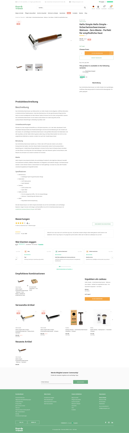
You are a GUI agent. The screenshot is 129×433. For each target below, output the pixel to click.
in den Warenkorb (97, 53)
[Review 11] (69, 266)
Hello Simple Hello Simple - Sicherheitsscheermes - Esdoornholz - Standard (25, 331)
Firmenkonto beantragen (21, 416)
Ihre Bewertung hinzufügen (103, 224)
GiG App (17, 413)
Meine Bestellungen (48, 399)
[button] (19, 67)
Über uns (17, 407)
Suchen (85, 7)
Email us (33, 422)
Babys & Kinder (19, 13)
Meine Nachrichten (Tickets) (50, 401)
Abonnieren (80, 382)
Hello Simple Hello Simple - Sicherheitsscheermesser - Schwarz (49, 330)
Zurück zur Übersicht (20, 17)
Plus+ (71, 429)
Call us (21, 422)
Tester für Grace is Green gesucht (22, 409)
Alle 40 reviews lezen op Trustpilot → (64, 269)
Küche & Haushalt (41, 13)
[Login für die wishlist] (112, 53)
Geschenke (62, 13)
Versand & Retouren (19, 397)
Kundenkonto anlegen (49, 397)
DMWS (67, 429)
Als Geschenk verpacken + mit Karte (33, 288)
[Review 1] (58, 266)
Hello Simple (82, 21)
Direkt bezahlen (96, 58)
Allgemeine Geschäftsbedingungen (23, 399)
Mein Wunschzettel (48, 403)
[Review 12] (70, 266)
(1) (86, 35)
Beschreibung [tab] (96, 83)
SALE (69, 13)
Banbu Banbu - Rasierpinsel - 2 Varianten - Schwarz (101, 330)
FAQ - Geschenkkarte (20, 411)
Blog (86, 13)
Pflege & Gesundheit (30, 13)
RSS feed (75, 429)
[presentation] (71, 40)
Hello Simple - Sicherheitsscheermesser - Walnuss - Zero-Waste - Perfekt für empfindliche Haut (21, 292)
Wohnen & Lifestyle (53, 13)
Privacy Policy (18, 403)
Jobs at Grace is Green (20, 405)
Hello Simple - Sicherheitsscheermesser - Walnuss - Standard (21, 360)
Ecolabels (75, 13)
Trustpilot (40, 244)
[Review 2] (59, 266)
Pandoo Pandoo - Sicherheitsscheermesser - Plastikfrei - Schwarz (76, 330)
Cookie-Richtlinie (19, 401)
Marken (81, 13)
